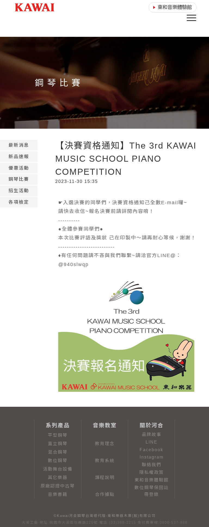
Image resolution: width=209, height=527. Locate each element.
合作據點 (105, 494)
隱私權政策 (151, 472)
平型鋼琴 (57, 435)
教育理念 (105, 443)
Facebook (151, 449)
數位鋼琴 (57, 460)
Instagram (152, 457)
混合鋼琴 (57, 452)
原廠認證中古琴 (58, 486)
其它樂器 (57, 477)
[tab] (19, 145)
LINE (152, 442)
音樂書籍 (57, 494)
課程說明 (105, 477)
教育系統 (105, 460)
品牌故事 (151, 434)
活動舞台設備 (57, 469)
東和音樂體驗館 (151, 480)
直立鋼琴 (57, 443)
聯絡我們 (151, 464)
